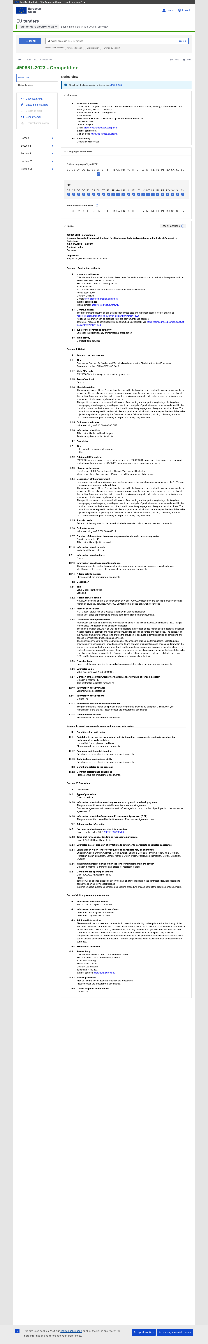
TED (18, 59)
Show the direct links (37, 105)
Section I (25, 138)
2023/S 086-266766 (114, 832)
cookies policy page (71, 1331)
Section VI (26, 169)
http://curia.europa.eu (104, 972)
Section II (26, 145)
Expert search (93, 48)
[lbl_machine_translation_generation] (97, 205)
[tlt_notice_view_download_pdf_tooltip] (68, 194)
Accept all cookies (143, 1332)
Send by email (33, 117)
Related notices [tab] (25, 85)
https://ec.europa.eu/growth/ (104, 134)
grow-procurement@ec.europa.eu (100, 127)
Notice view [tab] (23, 77)
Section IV (26, 161)
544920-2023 (115, 85)
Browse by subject (112, 48)
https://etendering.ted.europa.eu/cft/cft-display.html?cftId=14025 (108, 315)
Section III (26, 153)
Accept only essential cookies (175, 1332)
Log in (170, 10)
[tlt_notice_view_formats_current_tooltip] (182, 226)
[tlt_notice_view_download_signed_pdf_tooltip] (98, 174)
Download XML (34, 98)
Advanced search (74, 48)
